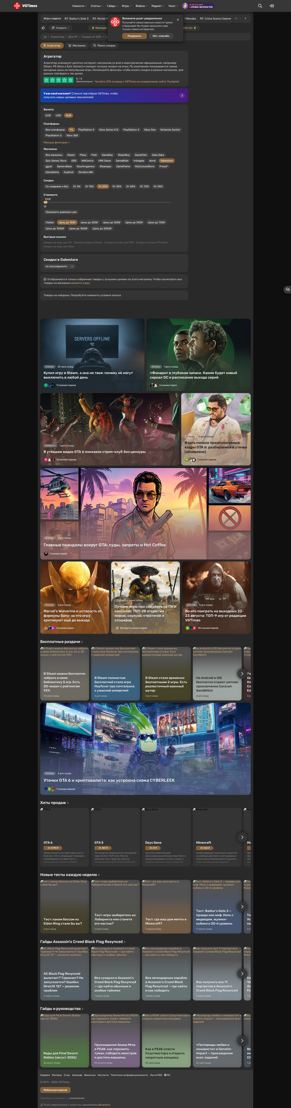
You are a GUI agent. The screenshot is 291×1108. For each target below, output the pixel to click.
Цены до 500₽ (134, 222)
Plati (94, 154)
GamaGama (52, 172)
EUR (48, 115)
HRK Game (105, 160)
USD (58, 115)
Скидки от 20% (91, 36)
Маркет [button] (157, 6)
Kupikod (68, 172)
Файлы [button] (140, 6)
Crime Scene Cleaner (218, 18)
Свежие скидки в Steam (88, 242)
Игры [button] (125, 6)
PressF (163, 166)
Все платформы (55, 129)
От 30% (116, 186)
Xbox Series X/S (108, 129)
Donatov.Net (85, 172)
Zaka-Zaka (158, 154)
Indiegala (139, 160)
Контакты (103, 1075)
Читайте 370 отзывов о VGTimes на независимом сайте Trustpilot (137, 81)
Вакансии (90, 1075)
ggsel (49, 166)
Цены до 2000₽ (102, 228)
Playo (83, 154)
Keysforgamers (86, 166)
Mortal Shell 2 (105, 18)
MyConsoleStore (144, 166)
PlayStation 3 (53, 135)
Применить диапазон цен (61, 212)
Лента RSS (156, 1075)
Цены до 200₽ (89, 222)
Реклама (57, 1075)
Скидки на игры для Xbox (59, 246)
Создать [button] (61, 27)
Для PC (73, 36)
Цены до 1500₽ (78, 228)
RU (168, 1075)
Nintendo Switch (170, 129)
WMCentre (87, 160)
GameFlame (123, 166)
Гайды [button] (111, 6)
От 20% (103, 186)
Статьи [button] (95, 6)
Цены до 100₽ (67, 222)
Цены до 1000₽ (55, 228)
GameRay (107, 154)
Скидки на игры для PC (58, 242)
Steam (71, 154)
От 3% (76, 186)
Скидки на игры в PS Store (152, 242)
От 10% (89, 186)
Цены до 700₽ (156, 222)
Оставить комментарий (133, 628)
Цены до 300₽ (111, 222)
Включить (104, 1104)
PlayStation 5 (86, 129)
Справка (45, 1075)
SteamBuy (124, 154)
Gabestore (167, 160)
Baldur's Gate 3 (79, 18)
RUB (68, 115)
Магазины (79, 45)
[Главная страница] (25, 6)
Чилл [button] (171, 6)
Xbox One (149, 129)
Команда (77, 1075)
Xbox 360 (72, 135)
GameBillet (122, 160)
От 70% (144, 186)
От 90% (158, 186)
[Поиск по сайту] (260, 6)
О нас (67, 1075)
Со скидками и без (57, 186)
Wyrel (152, 160)
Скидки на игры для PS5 (119, 242)
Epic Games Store (56, 160)
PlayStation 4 (131, 129)
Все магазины (54, 154)
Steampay (105, 166)
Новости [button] (78, 6)
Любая (50, 222)
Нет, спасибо (161, 36)
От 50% (130, 186)
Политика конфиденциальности (129, 1075)
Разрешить (134, 36)
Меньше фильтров (56, 142)
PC (71, 129)
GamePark (141, 154)
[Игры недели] (245, 18)
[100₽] (46, 202)
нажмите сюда (80, 283)
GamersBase (64, 166)
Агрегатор (57, 36)
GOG (73, 160)
